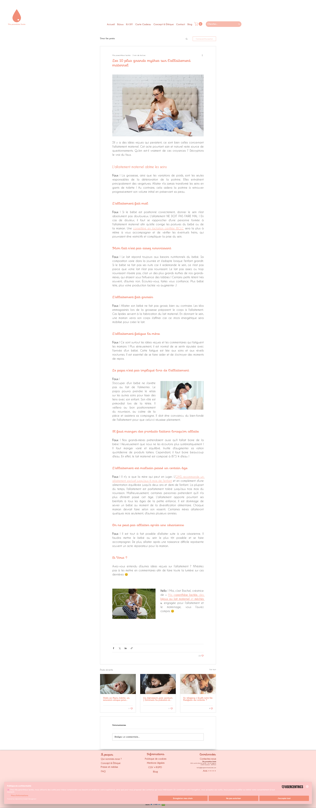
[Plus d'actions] (202, 55)
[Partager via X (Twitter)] (119, 648)
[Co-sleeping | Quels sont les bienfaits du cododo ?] (198, 684)
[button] (186, 39)
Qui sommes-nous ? (111, 759)
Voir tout (212, 669)
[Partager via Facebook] (113, 648)
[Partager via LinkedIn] (125, 648)
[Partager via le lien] (131, 648)
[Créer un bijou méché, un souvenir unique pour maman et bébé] (118, 684)
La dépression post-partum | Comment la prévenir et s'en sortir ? (157, 699)
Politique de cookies (155, 758)
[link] (198, 24)
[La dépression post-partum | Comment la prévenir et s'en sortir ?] (158, 684)
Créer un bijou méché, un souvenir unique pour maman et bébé (116, 699)
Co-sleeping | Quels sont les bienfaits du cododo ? (198, 699)
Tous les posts (107, 39)
